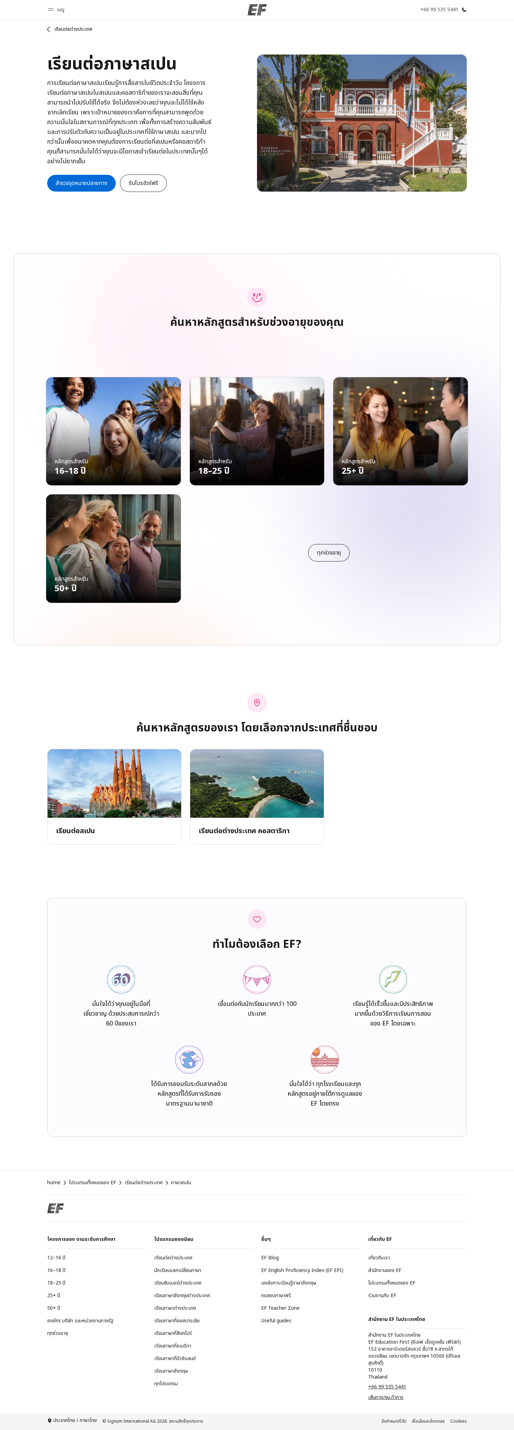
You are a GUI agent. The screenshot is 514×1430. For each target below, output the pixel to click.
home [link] (53, 1182)
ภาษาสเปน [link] (181, 1182)
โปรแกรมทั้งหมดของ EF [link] (92, 1182)
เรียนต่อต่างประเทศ (73, 29)
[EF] (257, 9)
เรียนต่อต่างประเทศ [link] (143, 1182)
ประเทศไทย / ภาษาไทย (75, 1420)
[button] (57, 9)
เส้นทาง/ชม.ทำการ (386, 1397)
